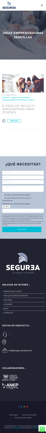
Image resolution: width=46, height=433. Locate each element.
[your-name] (23, 173)
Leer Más (14, 121)
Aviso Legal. (4, 224)
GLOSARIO (8, 304)
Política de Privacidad (36, 223)
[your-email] (23, 177)
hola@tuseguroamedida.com (20, 350)
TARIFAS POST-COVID (13, 291)
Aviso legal (13, 415)
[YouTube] (27, 406)
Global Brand (37, 428)
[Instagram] (24, 406)
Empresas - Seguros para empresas (16, 97)
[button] (3, 120)
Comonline (16, 428)
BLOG (6, 309)
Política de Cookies (29, 415)
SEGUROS (8, 300)
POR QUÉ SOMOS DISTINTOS (16, 296)
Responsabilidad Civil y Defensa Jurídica (18, 100)
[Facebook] (19, 406)
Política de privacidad (23, 418)
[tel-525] (23, 182)
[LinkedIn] (21, 406)
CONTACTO (8, 313)
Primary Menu (42, 5)
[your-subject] (23, 188)
